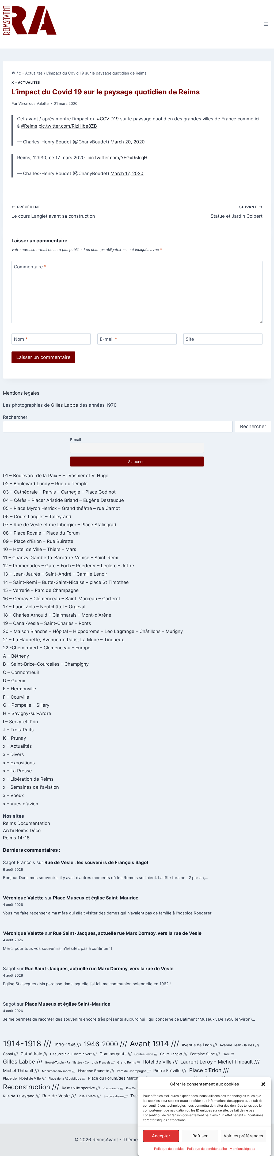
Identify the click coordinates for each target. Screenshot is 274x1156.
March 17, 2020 (127, 173)
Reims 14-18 (16, 837)
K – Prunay (14, 738)
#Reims (29, 126)
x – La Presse (17, 770)
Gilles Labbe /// (22, 1061)
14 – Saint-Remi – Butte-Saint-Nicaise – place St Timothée (66, 582)
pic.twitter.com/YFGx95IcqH (117, 157)
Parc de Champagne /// (134, 1071)
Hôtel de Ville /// (160, 1062)
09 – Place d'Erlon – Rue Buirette (38, 541)
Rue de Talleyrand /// (21, 1096)
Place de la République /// (66, 1078)
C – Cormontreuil (21, 672)
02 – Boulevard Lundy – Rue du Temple (45, 483)
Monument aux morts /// (58, 1071)
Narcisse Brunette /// (96, 1071)
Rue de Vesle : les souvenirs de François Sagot (96, 862)
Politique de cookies (169, 1149)
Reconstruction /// (31, 1087)
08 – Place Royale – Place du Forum (41, 533)
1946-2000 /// (105, 1044)
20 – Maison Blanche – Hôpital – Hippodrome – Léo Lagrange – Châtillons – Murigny (93, 631)
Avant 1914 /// (154, 1043)
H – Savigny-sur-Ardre (27, 713)
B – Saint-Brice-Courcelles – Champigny (46, 664)
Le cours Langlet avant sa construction (53, 212)
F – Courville (16, 697)
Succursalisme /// (116, 1096)
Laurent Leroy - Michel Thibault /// (220, 1062)
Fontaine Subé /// (205, 1054)
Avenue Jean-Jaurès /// (239, 1045)
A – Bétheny (16, 656)
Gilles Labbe (64, 405)
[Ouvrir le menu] (266, 24)
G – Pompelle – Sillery (26, 705)
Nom (21, 339)
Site (190, 339)
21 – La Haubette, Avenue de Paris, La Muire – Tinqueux (63, 639)
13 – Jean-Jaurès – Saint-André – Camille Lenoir (55, 574)
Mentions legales (21, 393)
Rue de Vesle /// (59, 1095)
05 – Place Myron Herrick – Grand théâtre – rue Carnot (61, 508)
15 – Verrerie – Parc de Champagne (41, 590)
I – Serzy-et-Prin (20, 721)
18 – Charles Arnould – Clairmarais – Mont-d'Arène (57, 615)
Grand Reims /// (128, 1062)
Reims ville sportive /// (81, 1088)
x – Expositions (19, 762)
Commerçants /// (116, 1053)
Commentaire (30, 266)
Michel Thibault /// (21, 1070)
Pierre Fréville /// (170, 1070)
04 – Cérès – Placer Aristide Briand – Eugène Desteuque (63, 500)
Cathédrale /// (34, 1053)
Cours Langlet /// (174, 1054)
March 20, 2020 (128, 141)
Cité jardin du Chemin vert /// (73, 1054)
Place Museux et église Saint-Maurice (95, 898)
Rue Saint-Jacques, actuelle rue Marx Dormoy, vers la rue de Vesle (127, 933)
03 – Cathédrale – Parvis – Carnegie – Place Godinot (59, 492)
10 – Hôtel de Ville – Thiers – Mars (39, 549)
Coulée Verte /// (145, 1054)
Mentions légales (242, 1149)
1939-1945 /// (67, 1044)
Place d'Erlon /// (209, 1070)
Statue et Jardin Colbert (236, 212)
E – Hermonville (19, 688)
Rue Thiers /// (90, 1096)
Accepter (161, 1135)
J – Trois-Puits (18, 729)
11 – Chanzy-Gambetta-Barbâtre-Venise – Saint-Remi (60, 557)
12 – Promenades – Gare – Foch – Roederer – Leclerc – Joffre (68, 565)
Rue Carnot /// (135, 1088)
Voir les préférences (243, 1135)
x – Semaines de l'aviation (31, 787)
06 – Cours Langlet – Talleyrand (37, 516)
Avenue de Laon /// (199, 1045)
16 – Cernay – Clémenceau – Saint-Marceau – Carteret (61, 598)
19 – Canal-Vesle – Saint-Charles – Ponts (47, 623)
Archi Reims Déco (22, 830)
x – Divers (13, 754)
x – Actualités (17, 746)
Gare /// (228, 1054)
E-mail (108, 339)
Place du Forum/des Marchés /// (118, 1078)
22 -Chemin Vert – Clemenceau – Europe (46, 647)
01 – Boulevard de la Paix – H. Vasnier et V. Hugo (55, 475)
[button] (263, 1084)
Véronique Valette (33, 103)
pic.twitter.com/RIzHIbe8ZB (68, 126)
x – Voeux (13, 795)
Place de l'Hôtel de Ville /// (24, 1078)
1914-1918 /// (27, 1043)
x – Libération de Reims (28, 779)
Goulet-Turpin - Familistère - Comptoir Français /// (80, 1062)
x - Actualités (26, 82)
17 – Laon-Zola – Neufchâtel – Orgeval (44, 606)
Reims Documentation (26, 823)
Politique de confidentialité (207, 1149)
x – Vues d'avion (20, 803)
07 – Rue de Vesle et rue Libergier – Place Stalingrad (59, 524)
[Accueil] (13, 73)
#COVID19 (108, 118)
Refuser (200, 1135)
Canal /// (10, 1054)
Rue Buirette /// (113, 1088)
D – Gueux (14, 680)
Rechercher (15, 417)
